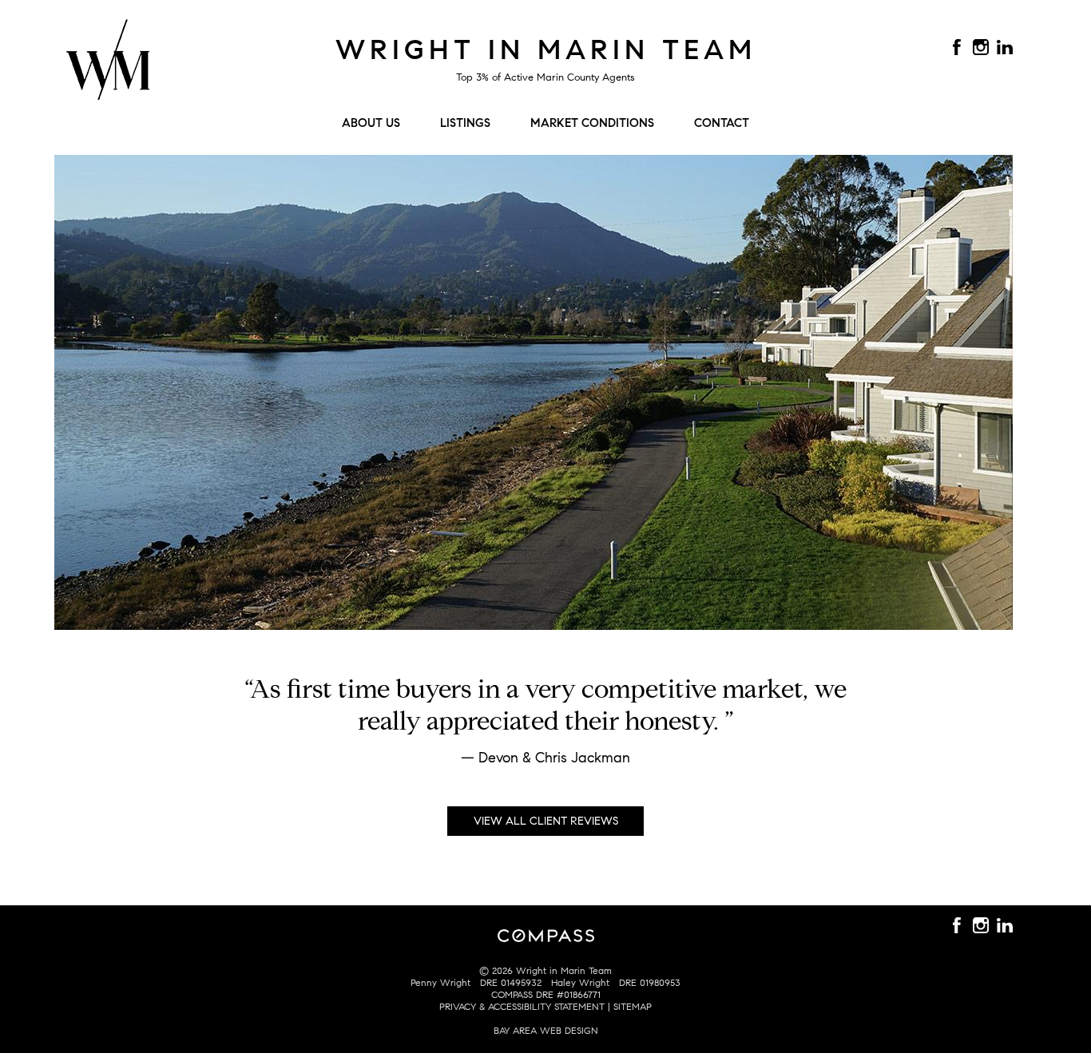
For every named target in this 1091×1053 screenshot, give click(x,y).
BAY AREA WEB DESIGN (546, 1030)
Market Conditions (592, 123)
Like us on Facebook (957, 47)
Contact (721, 123)
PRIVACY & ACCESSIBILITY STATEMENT (522, 1006)
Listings (465, 123)
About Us (371, 123)
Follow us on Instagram (981, 47)
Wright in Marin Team (545, 49)
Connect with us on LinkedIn (1005, 47)
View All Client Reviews (546, 821)
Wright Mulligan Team (107, 68)
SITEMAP (632, 1006)
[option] (545, 727)
